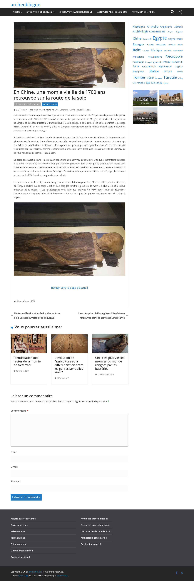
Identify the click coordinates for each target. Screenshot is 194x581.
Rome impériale (149, 66)
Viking (180, 78)
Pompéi (148, 62)
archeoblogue (25, 4)
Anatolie (152, 26)
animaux (178, 26)
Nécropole (174, 56)
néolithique (138, 61)
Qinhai (72, 110)
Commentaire (19, 410)
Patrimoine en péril (143, 11)
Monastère (178, 50)
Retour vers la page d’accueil (69, 287)
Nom (13, 452)
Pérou (167, 61)
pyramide (157, 62)
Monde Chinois (50, 104)
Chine (57, 110)
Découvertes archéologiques (95, 525)
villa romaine (139, 82)
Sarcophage (138, 71)
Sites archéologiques (39, 11)
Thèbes (180, 72)
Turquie (170, 77)
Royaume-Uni (165, 66)
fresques (161, 44)
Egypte (160, 38)
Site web (15, 481)
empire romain (175, 38)
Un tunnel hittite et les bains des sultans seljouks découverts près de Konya (37, 315)
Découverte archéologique (76, 11)
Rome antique (18, 537)
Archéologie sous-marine (149, 31)
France (150, 44)
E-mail (14, 466)
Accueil (17, 11)
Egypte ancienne (19, 525)
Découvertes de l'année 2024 (95, 531)
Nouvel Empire (155, 56)
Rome (136, 66)
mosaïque (138, 56)
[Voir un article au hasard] (179, 12)
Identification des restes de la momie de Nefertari (27, 361)
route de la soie (84, 110)
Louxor (146, 50)
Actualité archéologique (112, 11)
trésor (150, 77)
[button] (53, 12)
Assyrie (170, 32)
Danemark (147, 39)
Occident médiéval (20, 557)
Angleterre (166, 26)
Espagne (138, 44)
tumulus (158, 78)
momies (64, 110)
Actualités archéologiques (94, 518)
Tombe (139, 77)
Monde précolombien (22, 550)
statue (154, 71)
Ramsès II (177, 61)
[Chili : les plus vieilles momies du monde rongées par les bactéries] (110, 336)
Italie (137, 50)
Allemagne (139, 26)
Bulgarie (179, 32)
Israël (180, 44)
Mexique (156, 50)
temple (168, 71)
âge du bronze (154, 82)
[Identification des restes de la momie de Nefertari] (29, 336)
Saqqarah (178, 66)
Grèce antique (18, 531)
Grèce (172, 44)
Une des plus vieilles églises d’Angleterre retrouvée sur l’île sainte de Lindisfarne (101, 315)
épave (165, 83)
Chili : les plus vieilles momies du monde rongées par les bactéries (109, 363)
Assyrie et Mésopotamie (23, 518)
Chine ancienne (19, 544)
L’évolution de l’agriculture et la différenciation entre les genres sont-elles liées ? (68, 365)
